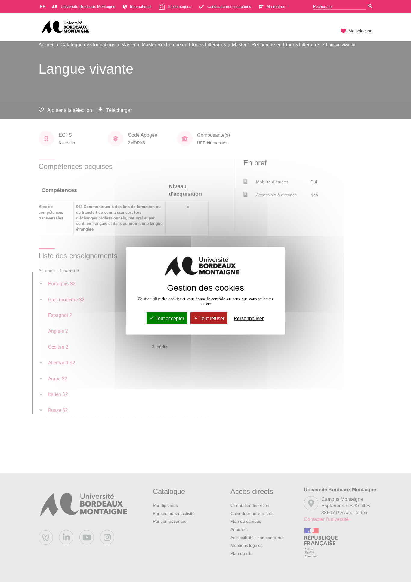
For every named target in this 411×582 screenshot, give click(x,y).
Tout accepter (169, 318)
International (140, 6)
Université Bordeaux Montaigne (88, 6)
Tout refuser (211, 318)
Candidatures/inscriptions (229, 6)
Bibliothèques (179, 6)
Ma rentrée (276, 6)
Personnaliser (249, 318)
